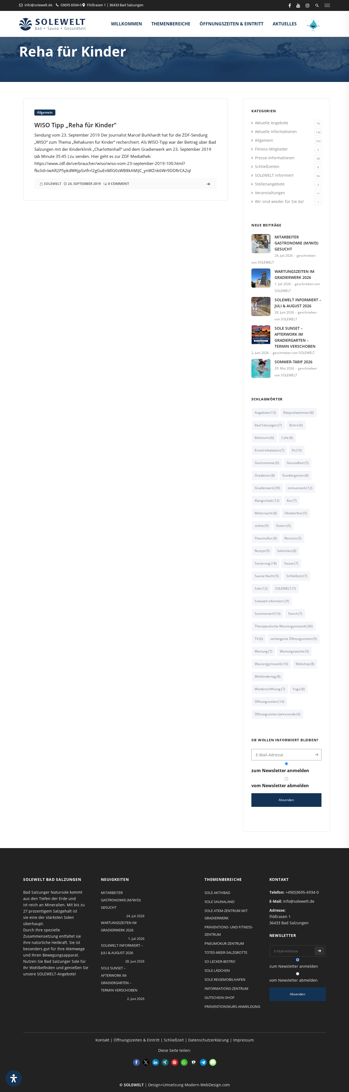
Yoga (299, 689)
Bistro (296, 425)
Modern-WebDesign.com (207, 1084)
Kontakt (102, 1040)
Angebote (265, 412)
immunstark (300, 488)
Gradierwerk (267, 488)
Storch (295, 613)
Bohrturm (264, 437)
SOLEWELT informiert (274, 175)
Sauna (291, 563)
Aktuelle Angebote (271, 122)
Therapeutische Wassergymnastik (284, 626)
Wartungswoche (294, 651)
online (262, 525)
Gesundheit (298, 463)
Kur (292, 500)
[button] (136, 1062)
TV (259, 638)
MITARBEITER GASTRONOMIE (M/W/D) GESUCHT (296, 243)
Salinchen (286, 550)
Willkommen (126, 24)
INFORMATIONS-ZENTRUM (226, 988)
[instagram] (307, 5)
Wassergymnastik (271, 664)
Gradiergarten (295, 475)
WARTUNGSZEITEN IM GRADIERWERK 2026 (294, 274)
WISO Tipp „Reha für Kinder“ (75, 125)
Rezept (262, 550)
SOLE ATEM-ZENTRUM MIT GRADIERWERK (226, 914)
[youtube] (298, 5)
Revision (293, 538)
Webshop (305, 664)
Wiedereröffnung (270, 689)
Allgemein (45, 112)
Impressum (243, 1040)
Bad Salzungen (268, 425)
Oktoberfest (295, 513)
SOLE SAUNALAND (219, 901)
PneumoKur (266, 538)
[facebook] (290, 5)
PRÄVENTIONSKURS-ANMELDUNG (232, 1006)
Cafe (287, 437)
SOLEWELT (285, 588)
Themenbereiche (170, 24)
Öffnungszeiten (269, 701)
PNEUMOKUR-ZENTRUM (224, 943)
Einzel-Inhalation (269, 450)
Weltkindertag (268, 676)
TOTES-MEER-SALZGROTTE (225, 952)
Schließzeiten (267, 166)
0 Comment (118, 183)
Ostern (283, 525)
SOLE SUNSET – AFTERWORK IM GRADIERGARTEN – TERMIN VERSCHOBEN (295, 337)
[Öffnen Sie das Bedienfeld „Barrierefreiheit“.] (13, 1078)
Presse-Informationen (274, 157)
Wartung (263, 651)
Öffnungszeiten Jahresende (277, 714)
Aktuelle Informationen (276, 131)
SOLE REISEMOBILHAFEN (224, 979)
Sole (261, 588)
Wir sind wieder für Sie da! (279, 201)
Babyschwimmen (298, 412)
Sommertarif (268, 613)
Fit (297, 450)
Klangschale (267, 500)
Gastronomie (267, 463)
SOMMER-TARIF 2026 (293, 361)
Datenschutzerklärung (208, 1040)
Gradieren (265, 475)
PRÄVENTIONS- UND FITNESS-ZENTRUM (228, 931)
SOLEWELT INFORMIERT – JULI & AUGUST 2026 (298, 302)
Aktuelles (285, 24)
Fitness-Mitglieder (271, 149)
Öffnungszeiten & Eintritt (231, 24)
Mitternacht (266, 513)
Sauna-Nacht (267, 576)
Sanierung (266, 563)
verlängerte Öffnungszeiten (293, 638)
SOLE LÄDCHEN (217, 970)
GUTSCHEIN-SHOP (219, 997)
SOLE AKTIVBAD (217, 892)
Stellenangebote (270, 184)
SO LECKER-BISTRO (219, 961)
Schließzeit (296, 576)
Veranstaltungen (270, 192)
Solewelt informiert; (272, 601)
